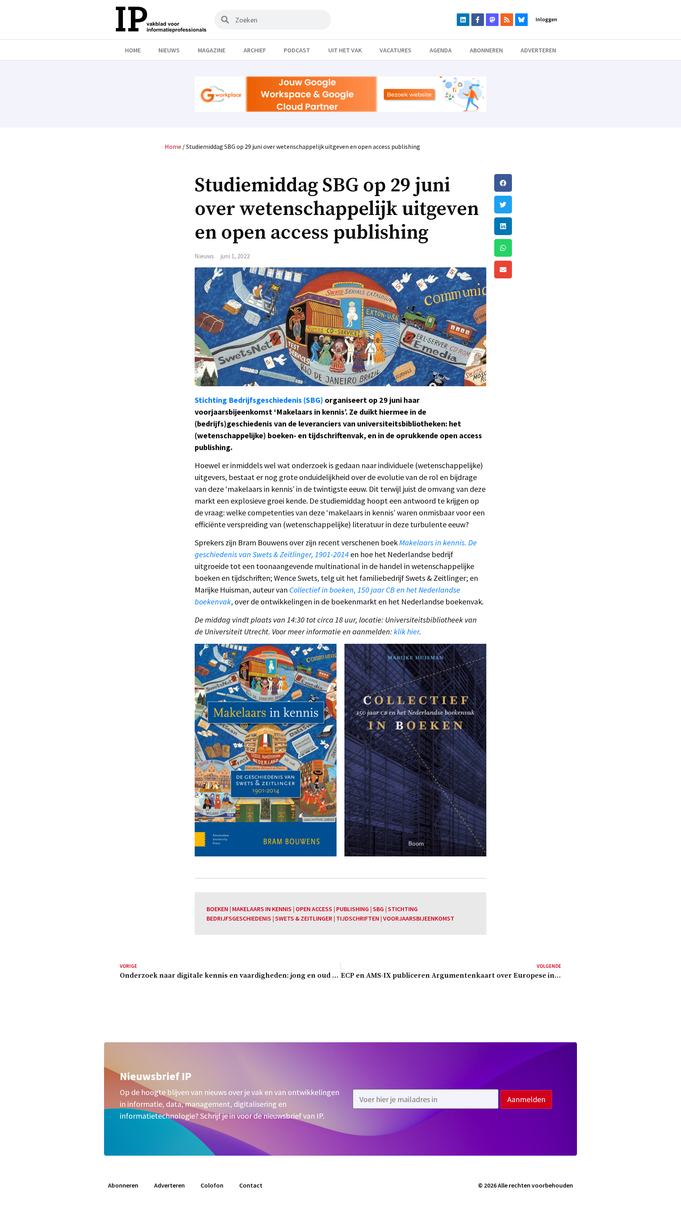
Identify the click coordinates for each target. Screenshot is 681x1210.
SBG (378, 909)
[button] (527, 183)
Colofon (212, 1185)
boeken (217, 909)
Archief (255, 50)
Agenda (441, 50)
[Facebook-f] (477, 19)
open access (314, 909)
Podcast (297, 50)
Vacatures (395, 50)
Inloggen (546, 19)
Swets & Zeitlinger (303, 918)
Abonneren (486, 50)
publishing (352, 909)
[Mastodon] (492, 19)
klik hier (406, 631)
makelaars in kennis (262, 909)
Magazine (211, 50)
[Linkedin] (463, 19)
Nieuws (169, 50)
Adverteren (538, 50)
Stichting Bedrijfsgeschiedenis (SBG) (259, 400)
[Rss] (507, 19)
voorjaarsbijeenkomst (418, 918)
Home (133, 50)
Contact (250, 1185)
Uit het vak (345, 50)
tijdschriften (357, 918)
